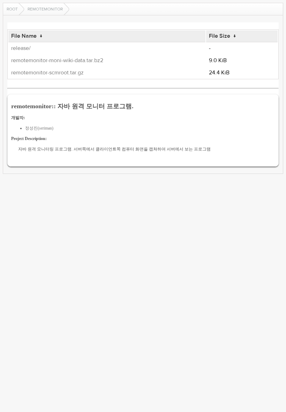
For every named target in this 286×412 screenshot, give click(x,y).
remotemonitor (45, 9)
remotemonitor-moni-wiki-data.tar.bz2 (57, 60)
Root (12, 9)
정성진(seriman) (39, 128)
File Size (219, 35)
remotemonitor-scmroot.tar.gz (47, 72)
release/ (21, 48)
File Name (24, 35)
